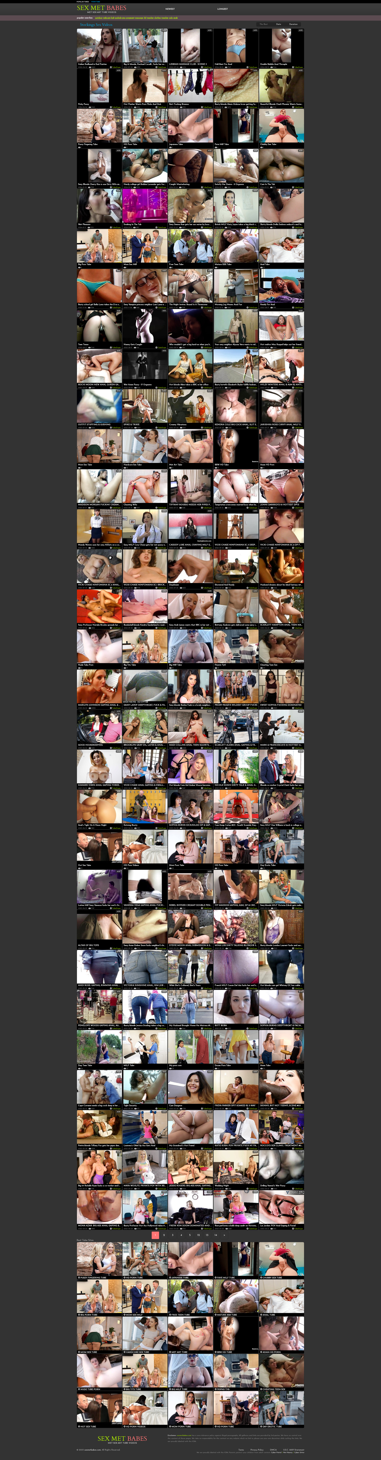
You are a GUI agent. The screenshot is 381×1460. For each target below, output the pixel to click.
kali (112, 18)
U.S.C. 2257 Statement (293, 1450)
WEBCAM (107, 18)
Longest (222, 9)
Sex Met (101, 8)
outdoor (99, 18)
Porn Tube (95, 2)
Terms (241, 1450)
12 (198, 1235)
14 (216, 1235)
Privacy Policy (256, 1450)
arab (175, 18)
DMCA (273, 1450)
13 (207, 1235)
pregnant (130, 18)
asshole (118, 18)
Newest (170, 9)
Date (278, 24)
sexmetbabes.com (92, 1450)
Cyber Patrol (276, 1452)
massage (139, 18)
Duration (293, 24)
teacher (150, 18)
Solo (171, 18)
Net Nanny (287, 1452)
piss (124, 18)
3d (145, 18)
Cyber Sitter (299, 1452)
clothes (157, 18)
